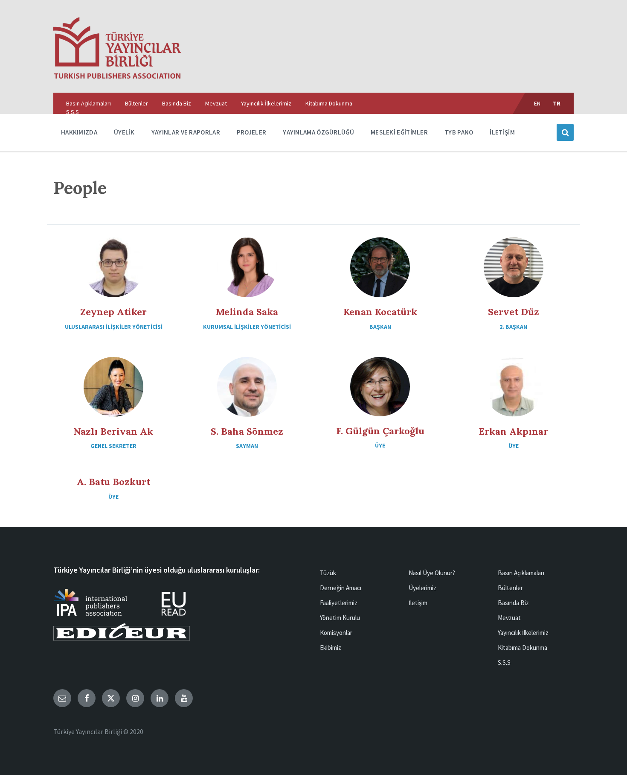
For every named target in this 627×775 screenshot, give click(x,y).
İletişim (418, 603)
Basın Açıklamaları (521, 573)
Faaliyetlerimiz (338, 603)
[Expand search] (565, 132)
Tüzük (328, 573)
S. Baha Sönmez (247, 431)
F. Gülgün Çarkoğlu (380, 431)
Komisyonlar (336, 633)
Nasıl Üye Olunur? (432, 573)
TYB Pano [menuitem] (458, 132)
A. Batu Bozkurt (113, 482)
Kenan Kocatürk (380, 312)
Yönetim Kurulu (340, 618)
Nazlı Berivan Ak (113, 431)
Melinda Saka (247, 312)
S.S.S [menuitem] (72, 112)
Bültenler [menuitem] (136, 103)
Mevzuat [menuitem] (216, 103)
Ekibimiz (330, 647)
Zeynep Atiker (113, 312)
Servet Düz (513, 312)
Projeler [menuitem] (251, 132)
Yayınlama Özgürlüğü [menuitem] (318, 132)
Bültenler (510, 588)
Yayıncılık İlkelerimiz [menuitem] (266, 103)
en (537, 103)
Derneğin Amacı (340, 588)
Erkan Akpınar (513, 431)
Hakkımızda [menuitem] (79, 132)
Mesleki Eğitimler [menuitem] (399, 132)
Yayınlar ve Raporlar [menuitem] (185, 132)
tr (557, 103)
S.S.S (504, 662)
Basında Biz (513, 603)
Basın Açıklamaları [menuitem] (88, 103)
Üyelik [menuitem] (124, 132)
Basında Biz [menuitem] (176, 103)
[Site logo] (117, 76)
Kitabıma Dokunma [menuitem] (328, 103)
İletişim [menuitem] (502, 132)
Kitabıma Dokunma (522, 647)
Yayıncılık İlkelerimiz (523, 633)
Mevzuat (509, 618)
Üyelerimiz (422, 588)
